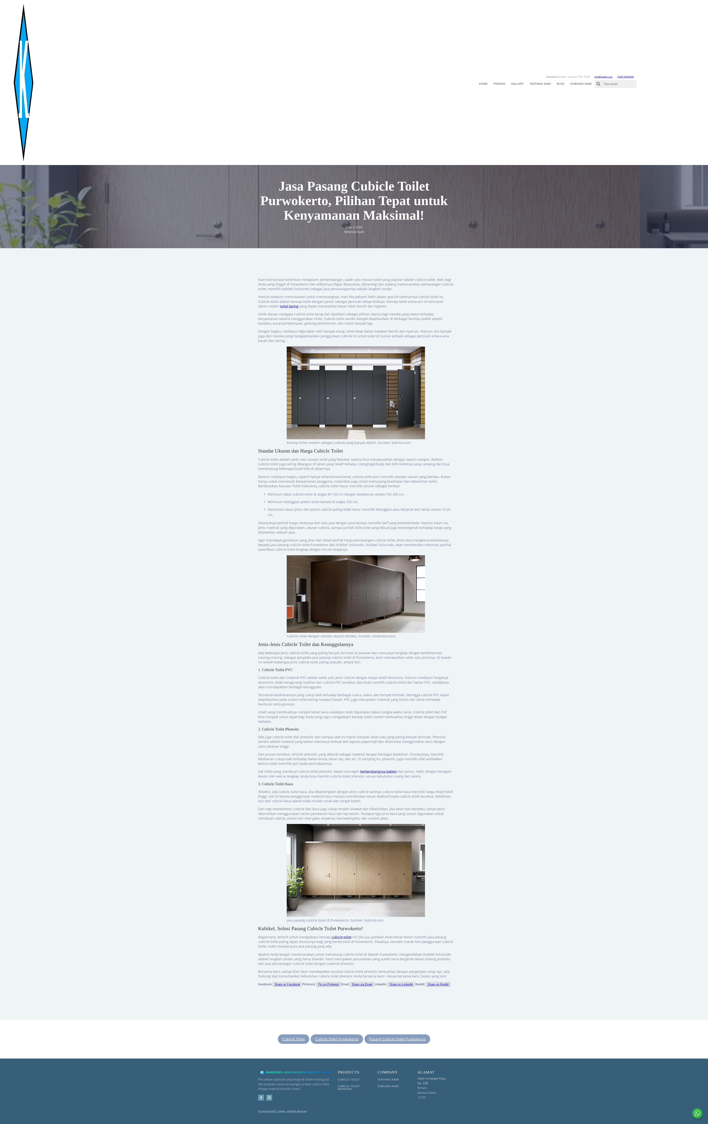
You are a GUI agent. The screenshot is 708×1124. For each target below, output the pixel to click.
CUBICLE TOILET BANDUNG (349, 1087)
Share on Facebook (287, 984)
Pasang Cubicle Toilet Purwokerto (397, 1039)
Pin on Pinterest (328, 984)
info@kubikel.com (603, 76)
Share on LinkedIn (401, 984)
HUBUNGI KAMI (388, 1086)
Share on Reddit (438, 984)
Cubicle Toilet (293, 1039)
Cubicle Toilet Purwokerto (337, 1039)
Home (483, 83)
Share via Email (362, 984)
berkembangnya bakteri (378, 771)
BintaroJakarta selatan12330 (431, 1088)
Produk (499, 83)
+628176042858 (625, 76)
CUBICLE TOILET (349, 1079)
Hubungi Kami (581, 83)
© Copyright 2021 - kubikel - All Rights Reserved (282, 1111)
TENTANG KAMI (388, 1079)
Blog (561, 83)
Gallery (517, 83)
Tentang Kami (540, 83)
